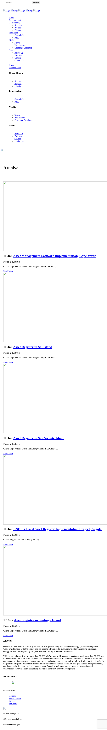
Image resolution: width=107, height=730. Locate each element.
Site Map (13, 703)
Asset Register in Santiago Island (37, 620)
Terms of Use (15, 698)
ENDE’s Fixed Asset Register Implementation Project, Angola (57, 529)
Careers (12, 696)
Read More (8, 271)
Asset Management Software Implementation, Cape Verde (54, 256)
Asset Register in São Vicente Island (38, 438)
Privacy (12, 701)
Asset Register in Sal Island (32, 347)
